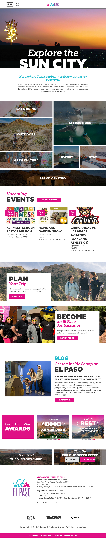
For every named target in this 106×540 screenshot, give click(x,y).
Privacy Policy (25, 527)
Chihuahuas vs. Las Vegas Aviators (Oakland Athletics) (83, 235)
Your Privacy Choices (56, 527)
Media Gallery (50, 503)
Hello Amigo (65, 535)
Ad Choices (70, 527)
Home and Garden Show (50, 230)
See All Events (49, 199)
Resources (59, 503)
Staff (43, 503)
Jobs (38, 503)
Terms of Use (81, 527)
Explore (17, 296)
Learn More (67, 337)
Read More (64, 399)
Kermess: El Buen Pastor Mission (21, 230)
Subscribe (89, 459)
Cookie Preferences (39, 527)
